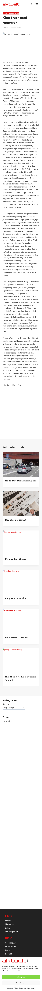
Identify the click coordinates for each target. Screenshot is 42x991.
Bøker (7, 928)
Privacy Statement (20, 988)
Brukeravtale (10, 946)
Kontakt (8, 954)
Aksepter (21, 977)
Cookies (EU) (10, 943)
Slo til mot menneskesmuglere (20, 481)
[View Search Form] (31, 4)
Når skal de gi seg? (15, 520)
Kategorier (7, 704)
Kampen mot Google (15, 559)
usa (19, 385)
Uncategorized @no (11, 13)
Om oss (8, 950)
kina (13, 385)
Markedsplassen (11, 931)
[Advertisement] (21, 411)
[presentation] (21, 464)
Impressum (31, 988)
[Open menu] (36, 4)
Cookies (10, 988)
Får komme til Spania (16, 638)
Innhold (8, 920)
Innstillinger (21, 983)
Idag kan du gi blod (15, 598)
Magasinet (9, 924)
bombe (6, 385)
